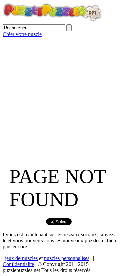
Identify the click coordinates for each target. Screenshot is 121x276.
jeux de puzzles (21, 258)
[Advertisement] (60, 97)
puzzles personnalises (66, 258)
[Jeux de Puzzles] (52, 21)
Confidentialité (18, 264)
